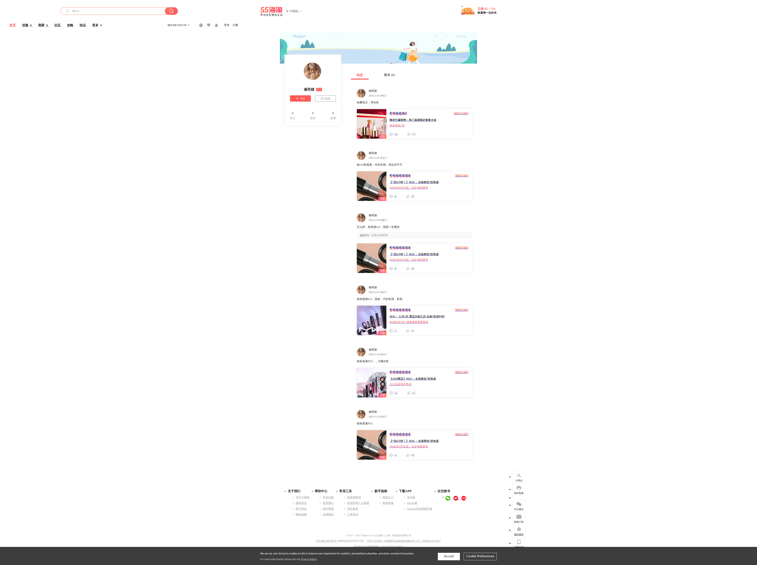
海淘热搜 (387, 503)
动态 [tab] (360, 75)
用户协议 (301, 508)
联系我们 (328, 503)
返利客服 (328, 508)
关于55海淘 (303, 497)
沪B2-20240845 (375, 541)
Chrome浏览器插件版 (419, 508)
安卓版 (411, 497)
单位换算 (352, 508)
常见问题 (328, 497)
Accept (449, 556)
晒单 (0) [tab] (389, 75)
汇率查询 (352, 514)
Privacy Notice (309, 559)
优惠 (25, 25)
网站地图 (301, 514)
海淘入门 (387, 497)
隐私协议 (301, 503)
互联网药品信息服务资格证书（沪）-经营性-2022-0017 (412, 541)
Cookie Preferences (480, 556)
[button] (294, 11)
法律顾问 (328, 514)
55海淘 (271, 11)
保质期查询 (354, 497)
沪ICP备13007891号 (326, 541)
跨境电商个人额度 (358, 503)
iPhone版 (412, 503)
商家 (41, 25)
